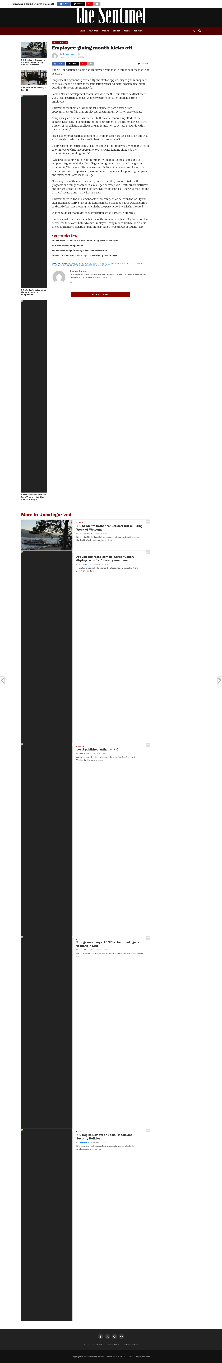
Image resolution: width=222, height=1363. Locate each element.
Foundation (114, 263)
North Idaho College (82, 265)
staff (107, 265)
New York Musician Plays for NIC (33, 88)
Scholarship (98, 265)
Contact (137, 31)
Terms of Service (131, 1344)
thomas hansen (69, 54)
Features (93, 31)
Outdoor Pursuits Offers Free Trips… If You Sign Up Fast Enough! (33, 497)
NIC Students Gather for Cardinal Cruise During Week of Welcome (33, 62)
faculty (104, 263)
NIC (70, 265)
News (82, 31)
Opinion (116, 31)
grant (134, 263)
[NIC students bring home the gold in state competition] (34, 95)
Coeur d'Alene (74, 263)
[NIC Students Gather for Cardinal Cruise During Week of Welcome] (34, 57)
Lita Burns (63, 265)
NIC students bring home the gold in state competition (33, 292)
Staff (91, 1344)
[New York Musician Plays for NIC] (34, 84)
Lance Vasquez (85, 753)
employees (96, 263)
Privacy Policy (113, 1344)
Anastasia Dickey (85, 564)
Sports (105, 31)
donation (86, 263)
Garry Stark (125, 263)
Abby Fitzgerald (85, 533)
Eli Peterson (84, 1142)
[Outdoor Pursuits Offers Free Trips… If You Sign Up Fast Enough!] (34, 301)
